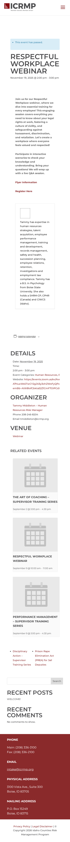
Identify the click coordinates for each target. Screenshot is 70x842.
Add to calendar (27, 336)
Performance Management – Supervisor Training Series (35, 621)
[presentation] (35, 475)
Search (57, 681)
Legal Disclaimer (42, 826)
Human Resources (46, 374)
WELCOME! (14, 699)
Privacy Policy (21, 826)
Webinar (18, 436)
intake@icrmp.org (20, 769)
